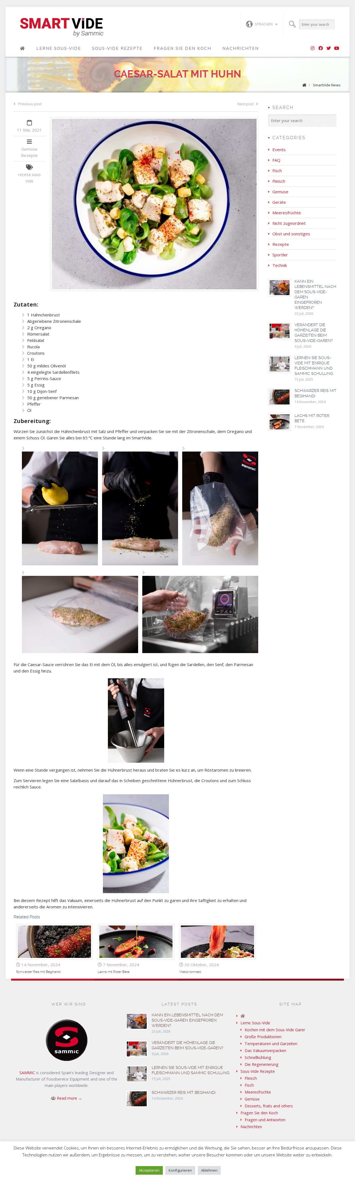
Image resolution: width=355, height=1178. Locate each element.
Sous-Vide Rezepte (117, 48)
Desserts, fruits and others (269, 1106)
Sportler (280, 254)
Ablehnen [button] (209, 1170)
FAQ (276, 160)
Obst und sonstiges (291, 233)
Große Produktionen (263, 1036)
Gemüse (29, 149)
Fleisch (278, 181)
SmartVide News (327, 85)
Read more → (69, 1098)
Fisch (277, 170)
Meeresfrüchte (286, 212)
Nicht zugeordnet (289, 223)
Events (279, 149)
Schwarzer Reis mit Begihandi (38, 972)
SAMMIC (27, 1072)
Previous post (30, 103)
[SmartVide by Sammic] (22, 48)
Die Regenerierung (261, 1064)
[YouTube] (337, 48)
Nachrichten (240, 48)
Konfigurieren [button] (180, 1170)
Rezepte (29, 155)
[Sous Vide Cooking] (61, 27)
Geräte (279, 202)
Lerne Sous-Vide (58, 48)
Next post (245, 103)
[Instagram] (312, 48)
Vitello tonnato (190, 972)
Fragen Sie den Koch (182, 48)
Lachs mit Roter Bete (114, 972)
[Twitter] (329, 48)
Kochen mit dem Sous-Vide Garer (275, 1029)
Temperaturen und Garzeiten (271, 1043)
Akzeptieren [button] (149, 1170)
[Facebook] (320, 48)
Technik (279, 265)
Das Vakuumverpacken (265, 1050)
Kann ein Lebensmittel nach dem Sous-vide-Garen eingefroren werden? (187, 1020)
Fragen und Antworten (265, 1119)
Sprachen (264, 24)
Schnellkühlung (258, 1057)
